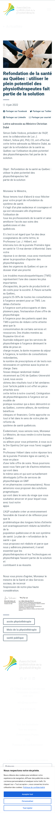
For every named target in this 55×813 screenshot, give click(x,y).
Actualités (14, 26)
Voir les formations (27, 724)
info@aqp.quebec (27, 702)
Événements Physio (27, 734)
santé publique (15, 637)
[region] (27, 790)
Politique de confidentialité (34, 787)
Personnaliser (27, 801)
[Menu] (49, 9)
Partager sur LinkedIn (16, 117)
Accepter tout (27, 794)
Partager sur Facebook (16, 111)
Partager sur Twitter (42, 111)
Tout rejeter (27, 808)
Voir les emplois (27, 729)
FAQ (27, 739)
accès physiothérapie (19, 621)
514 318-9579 (27, 709)
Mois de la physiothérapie (22, 629)
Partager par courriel (41, 117)
